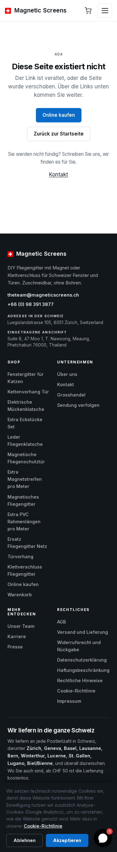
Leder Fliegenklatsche (25, 440)
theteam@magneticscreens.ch (43, 295)
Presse (15, 646)
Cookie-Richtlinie (76, 690)
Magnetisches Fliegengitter (23, 500)
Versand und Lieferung (82, 632)
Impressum (69, 701)
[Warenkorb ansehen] (88, 11)
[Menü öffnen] (105, 10)
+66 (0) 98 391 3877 (30, 304)
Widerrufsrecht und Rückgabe (79, 646)
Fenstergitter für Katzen (25, 378)
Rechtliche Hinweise (80, 680)
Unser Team (20, 626)
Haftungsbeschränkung (83, 670)
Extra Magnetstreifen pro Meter (24, 479)
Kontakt (58, 174)
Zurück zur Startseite (59, 134)
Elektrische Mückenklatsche (25, 405)
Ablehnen (24, 840)
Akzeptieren (67, 840)
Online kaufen (58, 115)
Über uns (67, 374)
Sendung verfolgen (78, 405)
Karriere (16, 636)
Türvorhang (20, 556)
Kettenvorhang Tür (28, 391)
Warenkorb (19, 594)
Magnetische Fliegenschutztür (26, 458)
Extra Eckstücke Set (24, 423)
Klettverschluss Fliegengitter (24, 570)
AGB (61, 621)
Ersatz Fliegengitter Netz (27, 542)
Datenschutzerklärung (82, 659)
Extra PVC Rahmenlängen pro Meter (24, 521)
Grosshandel (71, 394)
